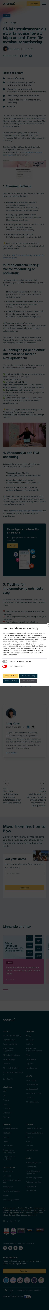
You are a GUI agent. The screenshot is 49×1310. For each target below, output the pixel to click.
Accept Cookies (10, 676)
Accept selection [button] (11, 681)
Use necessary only (28, 676)
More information (29, 681)
